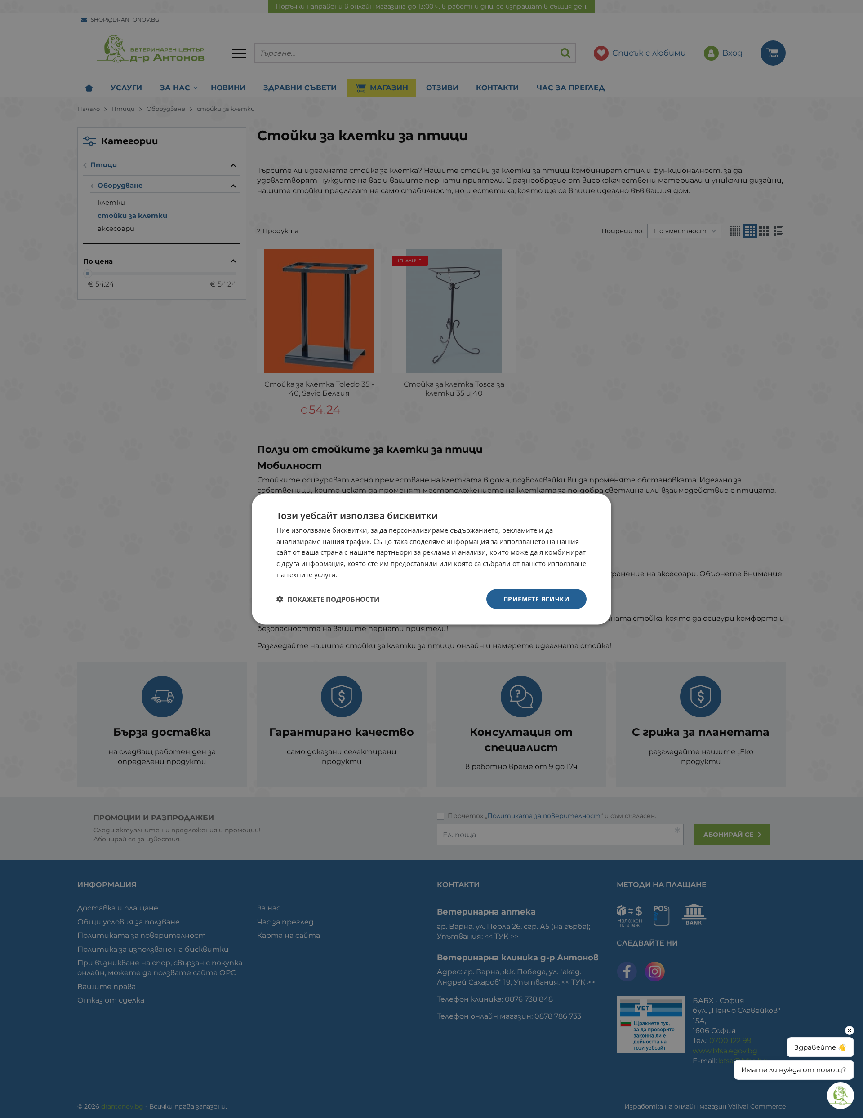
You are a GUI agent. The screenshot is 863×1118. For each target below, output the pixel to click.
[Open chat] (840, 1095)
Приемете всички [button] (536, 598)
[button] (327, 599)
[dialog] (431, 559)
